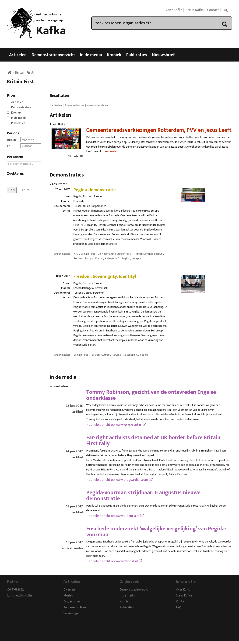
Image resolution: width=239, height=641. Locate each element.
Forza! (99, 258)
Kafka (51, 31)
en (8, 146)
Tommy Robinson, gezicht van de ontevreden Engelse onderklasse (151, 395)
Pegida (125, 258)
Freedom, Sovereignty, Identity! (104, 276)
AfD (76, 254)
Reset (25, 190)
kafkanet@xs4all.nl (20, 595)
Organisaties (72, 601)
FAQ (225, 10)
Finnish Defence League (148, 254)
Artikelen (18, 54)
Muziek (68, 595)
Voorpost (137, 258)
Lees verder (110, 151)
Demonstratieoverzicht (53, 54)
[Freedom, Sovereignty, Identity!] (193, 291)
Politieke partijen (75, 607)
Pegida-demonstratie (94, 190)
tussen (11, 140)
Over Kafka (174, 10)
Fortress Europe (83, 258)
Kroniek (114, 54)
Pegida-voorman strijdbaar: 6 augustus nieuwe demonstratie (143, 495)
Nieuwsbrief (163, 54)
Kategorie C (112, 258)
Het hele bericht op (114, 425)
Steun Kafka (195, 10)
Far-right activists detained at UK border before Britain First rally (153, 440)
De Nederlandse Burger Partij (114, 254)
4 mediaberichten (97, 105)
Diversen (69, 589)
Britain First (88, 254)
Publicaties (136, 54)
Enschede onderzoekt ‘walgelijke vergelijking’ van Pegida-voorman (156, 531)
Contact (213, 10)
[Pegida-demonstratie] (193, 201)
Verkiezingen (72, 613)
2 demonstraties (74, 105)
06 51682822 (15, 589)
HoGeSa (116, 354)
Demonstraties (21, 107)
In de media (91, 54)
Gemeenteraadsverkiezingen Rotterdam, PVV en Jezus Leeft (158, 130)
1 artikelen (56, 105)
